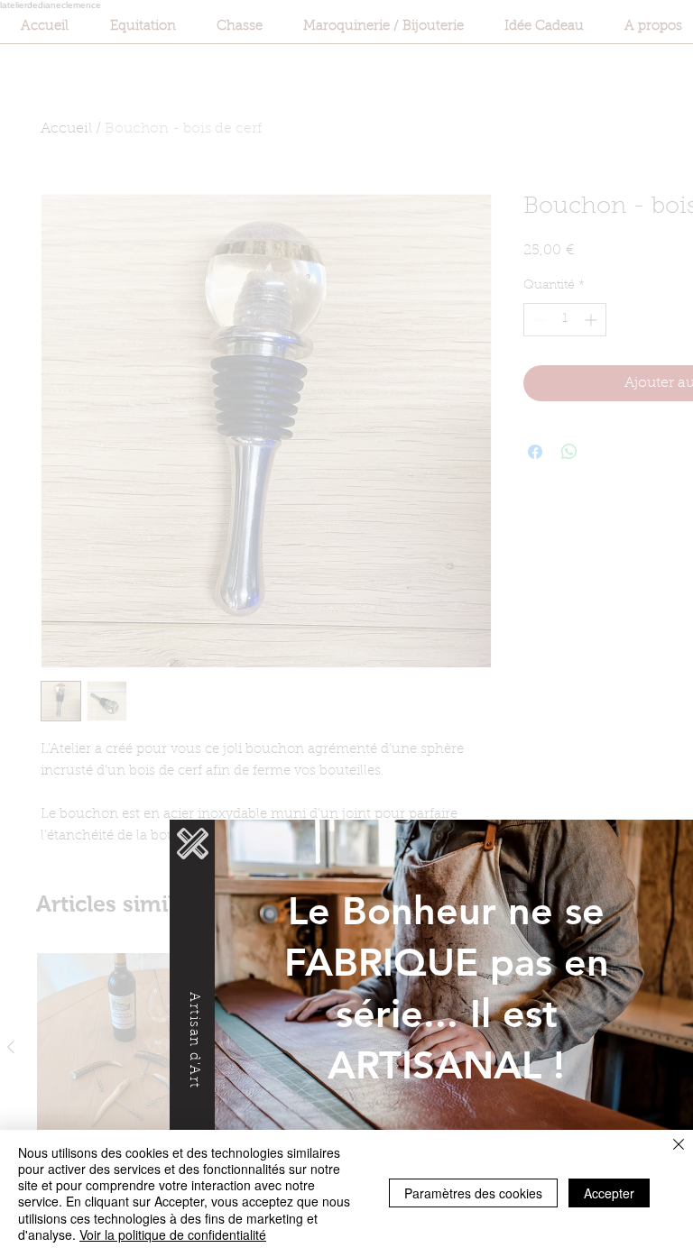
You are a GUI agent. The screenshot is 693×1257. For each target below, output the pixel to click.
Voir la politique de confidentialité (172, 1234)
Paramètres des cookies (473, 1193)
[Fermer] (678, 1145)
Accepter (609, 1193)
